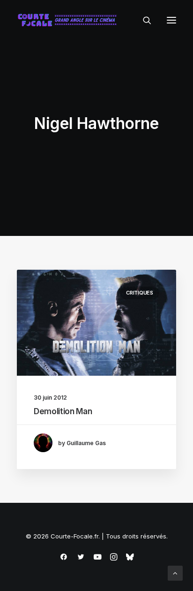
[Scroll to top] (175, 572)
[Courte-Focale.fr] (69, 20)
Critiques (139, 292)
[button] (171, 20)
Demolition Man (63, 411)
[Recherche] (142, 20)
